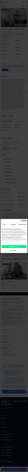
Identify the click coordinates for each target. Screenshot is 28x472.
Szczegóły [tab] (13, 224)
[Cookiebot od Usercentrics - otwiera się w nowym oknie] (21, 221)
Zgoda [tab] (4, 224)
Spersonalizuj (13, 250)
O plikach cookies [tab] (22, 224)
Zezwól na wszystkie (14, 246)
